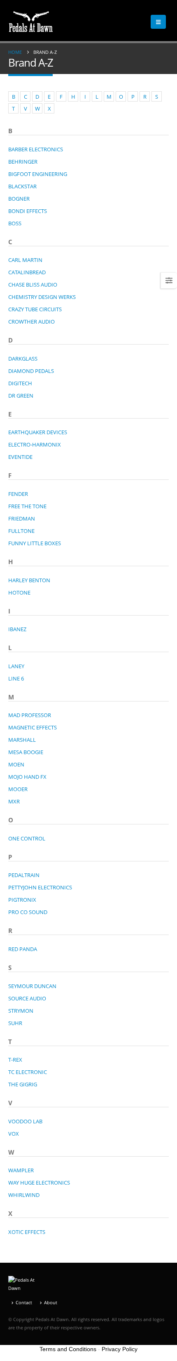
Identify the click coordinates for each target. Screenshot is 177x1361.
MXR (14, 801)
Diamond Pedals (31, 371)
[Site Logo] (31, 21)
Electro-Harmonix (34, 444)
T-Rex (15, 1059)
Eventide (20, 457)
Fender (18, 494)
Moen (16, 764)
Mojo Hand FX (27, 776)
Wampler (21, 1170)
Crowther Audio (31, 321)
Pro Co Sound (27, 912)
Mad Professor (29, 715)
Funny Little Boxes (34, 543)
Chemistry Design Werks (42, 297)
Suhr (15, 1023)
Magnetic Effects (32, 727)
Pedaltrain (24, 875)
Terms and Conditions (68, 1349)
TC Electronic (27, 1072)
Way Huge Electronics (39, 1182)
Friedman (21, 518)
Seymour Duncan (32, 986)
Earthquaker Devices (37, 432)
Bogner (19, 198)
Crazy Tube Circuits (35, 309)
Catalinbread (27, 272)
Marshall (22, 739)
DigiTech (20, 383)
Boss (14, 223)
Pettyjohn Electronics (40, 887)
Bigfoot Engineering (37, 174)
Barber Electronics (35, 149)
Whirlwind (24, 1195)
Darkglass (22, 358)
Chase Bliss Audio (32, 284)
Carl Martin (25, 260)
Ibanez (17, 629)
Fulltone (21, 531)
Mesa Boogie (25, 752)
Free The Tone (27, 506)
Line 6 (16, 678)
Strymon (20, 1010)
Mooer (18, 789)
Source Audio (27, 998)
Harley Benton (29, 580)
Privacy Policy (119, 1349)
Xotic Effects (26, 1232)
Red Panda (22, 949)
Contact (24, 1302)
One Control (26, 838)
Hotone (19, 592)
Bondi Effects (27, 211)
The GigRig (22, 1084)
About (50, 1302)
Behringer (22, 161)
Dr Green (20, 395)
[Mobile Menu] (158, 22)
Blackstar (22, 186)
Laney (16, 666)
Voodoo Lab (25, 1121)
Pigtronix (22, 899)
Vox (13, 1133)
